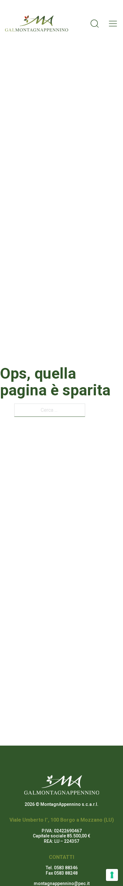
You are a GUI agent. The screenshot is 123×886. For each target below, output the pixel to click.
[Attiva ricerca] (94, 23)
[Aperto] (111, 23)
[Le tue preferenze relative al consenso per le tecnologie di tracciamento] (112, 875)
